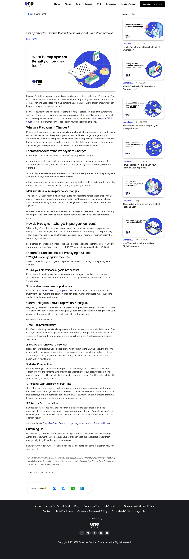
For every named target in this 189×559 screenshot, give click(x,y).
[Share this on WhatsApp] (73, 488)
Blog (78, 4)
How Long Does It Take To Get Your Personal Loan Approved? (139, 166)
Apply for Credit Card (152, 4)
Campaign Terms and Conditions (102, 506)
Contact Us (111, 4)
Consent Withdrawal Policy (139, 506)
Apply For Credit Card (58, 506)
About (68, 4)
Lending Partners (129, 4)
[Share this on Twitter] (64, 488)
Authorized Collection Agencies (129, 511)
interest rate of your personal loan (58, 290)
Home (57, 4)
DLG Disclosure (64, 511)
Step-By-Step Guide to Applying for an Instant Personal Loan (76, 423)
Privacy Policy (94, 518)
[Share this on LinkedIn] (82, 488)
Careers (88, 4)
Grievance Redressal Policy (92, 511)
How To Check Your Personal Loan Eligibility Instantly (139, 245)
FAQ (99, 4)
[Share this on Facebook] (55, 488)
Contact (47, 511)
